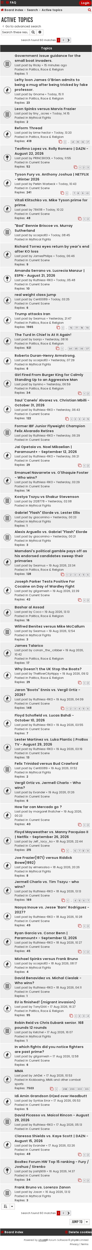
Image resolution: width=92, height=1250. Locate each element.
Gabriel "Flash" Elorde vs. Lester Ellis (47, 512)
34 (70, 348)
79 (87, 328)
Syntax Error (41, 1101)
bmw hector (42, 133)
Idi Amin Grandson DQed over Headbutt (51, 1096)
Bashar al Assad (29, 607)
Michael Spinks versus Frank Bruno (46, 958)
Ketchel (38, 1032)
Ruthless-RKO (43, 280)
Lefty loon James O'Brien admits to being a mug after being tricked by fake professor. (51, 84)
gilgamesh (41, 591)
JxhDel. (38, 1075)
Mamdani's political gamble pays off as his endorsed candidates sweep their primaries (51, 556)
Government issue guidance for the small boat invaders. (48, 58)
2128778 (39, 501)
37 (87, 348)
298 (65, 1089)
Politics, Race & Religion (46, 69)
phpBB (42, 1240)
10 (87, 193)
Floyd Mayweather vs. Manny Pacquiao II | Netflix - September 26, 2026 (51, 834)
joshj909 (39, 1171)
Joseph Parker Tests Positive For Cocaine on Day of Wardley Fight (45, 584)
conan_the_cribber (47, 650)
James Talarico (29, 645)
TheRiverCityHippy (46, 674)
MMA (19, 1071)
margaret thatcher (46, 811)
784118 (37, 210)
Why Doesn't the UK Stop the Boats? (48, 669)
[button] (68, 40)
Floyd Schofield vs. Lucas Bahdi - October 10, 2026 (44, 718)
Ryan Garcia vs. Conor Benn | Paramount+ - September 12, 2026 (46, 935)
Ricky (37, 65)
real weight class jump (35, 294)
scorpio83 (40, 235)
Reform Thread (28, 128)
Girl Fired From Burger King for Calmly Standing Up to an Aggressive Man (49, 377)
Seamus (39, 318)
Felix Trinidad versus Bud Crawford (46, 763)
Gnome (38, 94)
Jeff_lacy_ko (43, 841)
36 (81, 348)
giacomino (41, 517)
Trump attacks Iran (32, 314)
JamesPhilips (42, 256)
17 (88, 142)
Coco (37, 612)
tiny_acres (41, 113)
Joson (37, 1192)
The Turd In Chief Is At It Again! (43, 334)
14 (73, 142)
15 (78, 142)
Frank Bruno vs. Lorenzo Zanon (43, 1187)
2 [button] (63, 40)
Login (85, 3)
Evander (39, 792)
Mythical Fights (40, 118)
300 (79, 1089)
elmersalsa (41, 867)
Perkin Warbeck (44, 184)
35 (76, 348)
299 (72, 1089)
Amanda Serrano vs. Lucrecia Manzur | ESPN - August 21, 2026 (50, 273)
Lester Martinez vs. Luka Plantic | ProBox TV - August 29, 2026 (51, 742)
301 (87, 1089)
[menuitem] (90, 10)
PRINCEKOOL (41, 158)
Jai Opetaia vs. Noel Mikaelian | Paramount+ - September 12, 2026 (46, 449)
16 (83, 142)
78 (81, 328)
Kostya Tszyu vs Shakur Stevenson (47, 496)
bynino (38, 384)
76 (71, 328)
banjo (37, 339)
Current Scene (39, 162)
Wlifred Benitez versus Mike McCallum (50, 626)
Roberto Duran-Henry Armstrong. (45, 355)
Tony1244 (40, 1007)
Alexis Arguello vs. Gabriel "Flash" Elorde (51, 531)
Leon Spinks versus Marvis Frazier (45, 109)
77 (76, 328)
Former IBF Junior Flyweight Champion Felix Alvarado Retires (50, 428)
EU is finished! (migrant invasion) (45, 1002)
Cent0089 (40, 299)
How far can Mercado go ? (38, 807)
